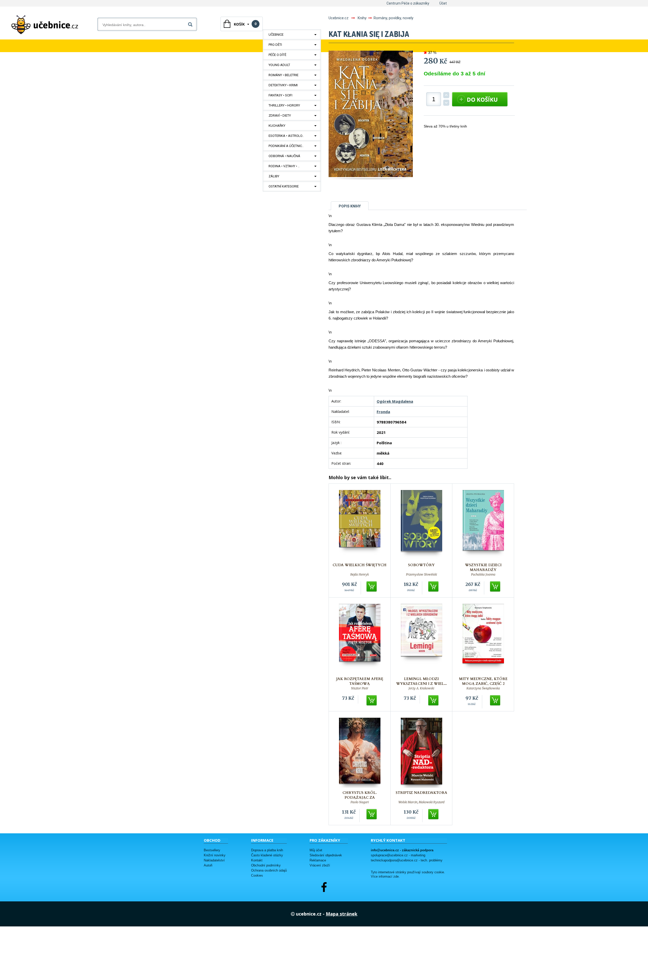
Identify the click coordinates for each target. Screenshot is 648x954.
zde (396, 876)
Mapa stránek (341, 914)
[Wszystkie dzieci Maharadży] (483, 525)
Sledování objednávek (326, 855)
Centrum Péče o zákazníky (408, 3)
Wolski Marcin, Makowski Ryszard (421, 802)
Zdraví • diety (280, 115)
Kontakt (256, 860)
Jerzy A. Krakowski (421, 688)
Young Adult (279, 65)
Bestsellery (212, 850)
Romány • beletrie (283, 75)
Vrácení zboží (320, 865)
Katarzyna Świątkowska (483, 688)
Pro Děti (275, 45)
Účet (443, 3)
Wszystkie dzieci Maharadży (483, 567)
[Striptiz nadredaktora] (421, 753)
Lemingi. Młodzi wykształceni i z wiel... (421, 681)
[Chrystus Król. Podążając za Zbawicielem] (359, 753)
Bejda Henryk (359, 574)
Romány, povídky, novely (393, 18)
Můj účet (316, 850)
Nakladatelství (214, 860)
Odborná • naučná (284, 156)
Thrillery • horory (284, 105)
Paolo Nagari (360, 802)
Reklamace (318, 860)
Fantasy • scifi (280, 95)
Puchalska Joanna (483, 574)
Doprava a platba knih (267, 850)
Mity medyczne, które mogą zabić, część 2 (483, 681)
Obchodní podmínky (266, 865)
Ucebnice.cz (339, 18)
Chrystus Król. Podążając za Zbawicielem (359, 797)
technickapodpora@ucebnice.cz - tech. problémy (406, 860)
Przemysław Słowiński (421, 574)
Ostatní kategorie (284, 186)
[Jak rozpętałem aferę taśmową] (359, 639)
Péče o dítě (277, 55)
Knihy (362, 18)
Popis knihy (350, 206)
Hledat (191, 23)
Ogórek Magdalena (395, 401)
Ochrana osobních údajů (269, 870)
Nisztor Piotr (359, 688)
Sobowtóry (421, 565)
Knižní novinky (215, 855)
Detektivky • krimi (283, 85)
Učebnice (276, 34)
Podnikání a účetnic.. (286, 146)
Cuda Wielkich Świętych (360, 565)
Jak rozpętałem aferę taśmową (359, 681)
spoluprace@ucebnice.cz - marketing (398, 855)
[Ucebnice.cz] (44, 24)
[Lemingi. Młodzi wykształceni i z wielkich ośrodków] (421, 639)
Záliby (274, 176)
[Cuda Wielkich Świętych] (359, 525)
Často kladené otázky (267, 855)
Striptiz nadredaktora (421, 792)
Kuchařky (277, 126)
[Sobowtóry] (421, 525)
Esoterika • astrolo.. (286, 136)
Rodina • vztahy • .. (284, 166)
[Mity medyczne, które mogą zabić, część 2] (483, 639)
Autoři (208, 865)
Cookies (257, 875)
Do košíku (371, 586)
